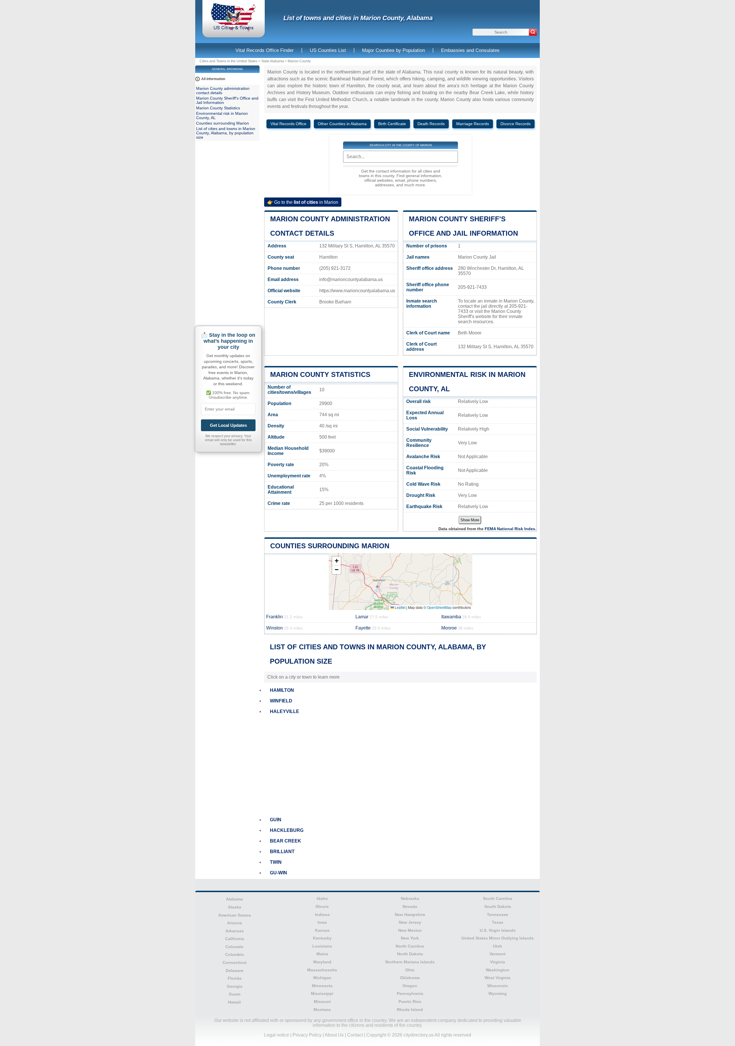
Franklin (284, 616)
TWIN (276, 862)
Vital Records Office (288, 124)
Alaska (234, 907)
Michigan (322, 977)
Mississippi (322, 993)
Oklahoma (410, 977)
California (234, 938)
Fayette (372, 627)
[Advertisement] (400, 766)
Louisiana (322, 946)
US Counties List (328, 50)
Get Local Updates (228, 425)
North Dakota (410, 954)
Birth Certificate (392, 124)
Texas (497, 922)
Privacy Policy (307, 1035)
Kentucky (322, 938)
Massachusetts (322, 970)
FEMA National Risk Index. (510, 528)
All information (213, 79)
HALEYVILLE (284, 711)
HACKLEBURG (286, 830)
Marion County (299, 61)
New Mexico (410, 930)
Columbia (234, 954)
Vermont (498, 954)
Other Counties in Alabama (342, 124)
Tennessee (497, 914)
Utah (497, 946)
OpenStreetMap (439, 607)
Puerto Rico (410, 1001)
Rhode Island (410, 1009)
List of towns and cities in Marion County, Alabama (358, 18)
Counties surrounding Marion (329, 546)
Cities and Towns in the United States (229, 61)
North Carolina (410, 946)
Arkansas (234, 931)
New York (410, 938)
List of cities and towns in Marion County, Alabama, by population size (225, 133)
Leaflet (399, 607)
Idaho (322, 898)
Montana (322, 1009)
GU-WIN (278, 872)
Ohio (410, 970)
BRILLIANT (282, 851)
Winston (284, 627)
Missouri (322, 1001)
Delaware (234, 970)
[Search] (533, 32)
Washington (497, 970)
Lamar (371, 616)
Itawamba (461, 616)
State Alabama (272, 61)
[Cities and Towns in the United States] (233, 30)
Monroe (457, 627)
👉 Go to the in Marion (302, 201)
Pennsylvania (410, 993)
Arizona (234, 923)
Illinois (322, 906)
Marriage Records (472, 124)
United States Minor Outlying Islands (497, 938)
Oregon (410, 985)
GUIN (275, 819)
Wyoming (497, 993)
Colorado (234, 946)
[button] (336, 561)
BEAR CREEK (285, 840)
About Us (334, 1035)
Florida (234, 978)
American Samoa (234, 915)
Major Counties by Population (393, 50)
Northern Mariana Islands (410, 962)
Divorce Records (515, 124)
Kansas (322, 930)
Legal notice (276, 1035)
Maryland (322, 962)
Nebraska (410, 898)
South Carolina (497, 898)
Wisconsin (497, 985)
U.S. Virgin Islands (498, 930)
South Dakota (497, 906)
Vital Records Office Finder (264, 50)
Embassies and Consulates (470, 50)
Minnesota (322, 985)
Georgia (234, 986)
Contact (355, 1035)
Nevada (410, 906)
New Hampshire (410, 914)
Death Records (431, 124)
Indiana (322, 914)
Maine (322, 954)
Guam (234, 994)
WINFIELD (281, 700)
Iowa (322, 922)
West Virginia (497, 977)
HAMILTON (282, 690)
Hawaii (234, 1002)
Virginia (497, 962)
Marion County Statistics (320, 374)
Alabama (234, 899)
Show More (470, 520)
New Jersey (410, 922)
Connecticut (235, 962)
